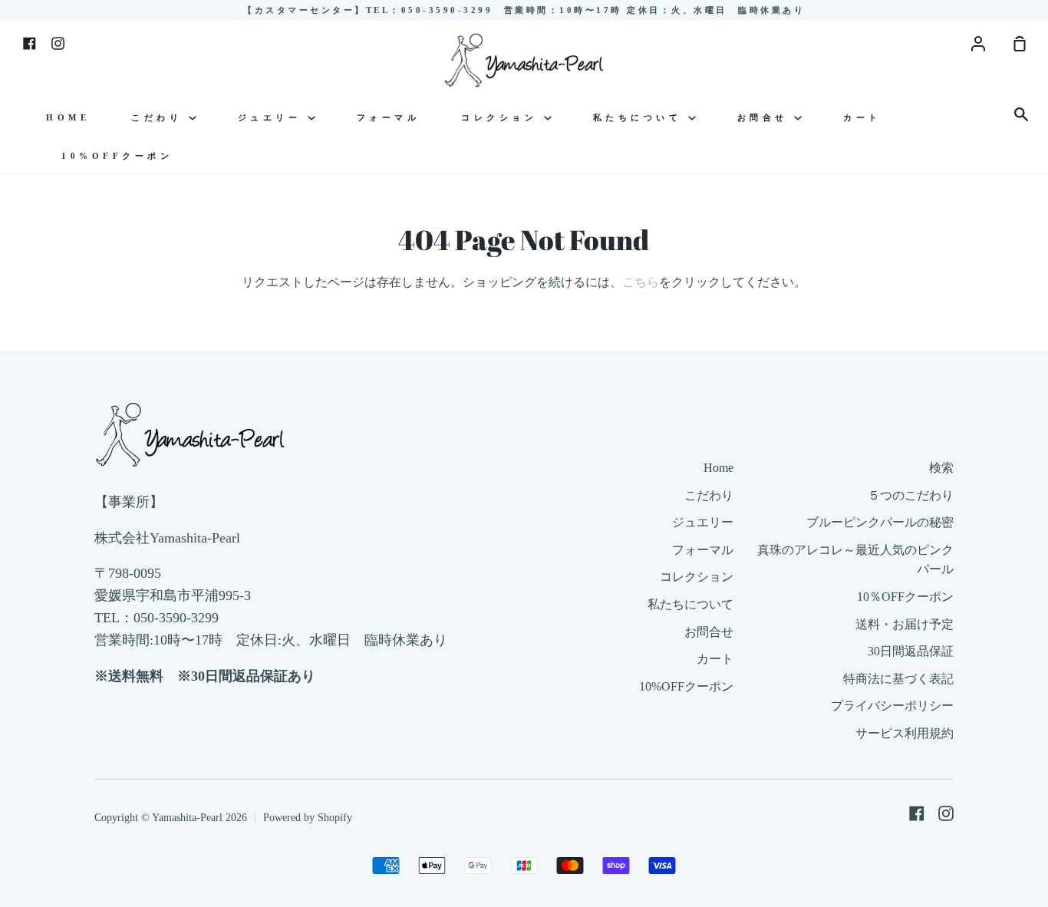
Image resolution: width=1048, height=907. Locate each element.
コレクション (502, 117)
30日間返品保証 (911, 651)
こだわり (160, 117)
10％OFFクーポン (905, 596)
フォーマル (388, 117)
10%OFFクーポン (117, 155)
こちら (640, 282)
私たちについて (640, 117)
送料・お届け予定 (904, 624)
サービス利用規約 (904, 733)
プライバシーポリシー (892, 705)
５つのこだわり (911, 495)
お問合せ (766, 117)
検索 (941, 467)
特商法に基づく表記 (898, 678)
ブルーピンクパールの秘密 (880, 522)
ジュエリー (273, 117)
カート (862, 117)
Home (68, 117)
